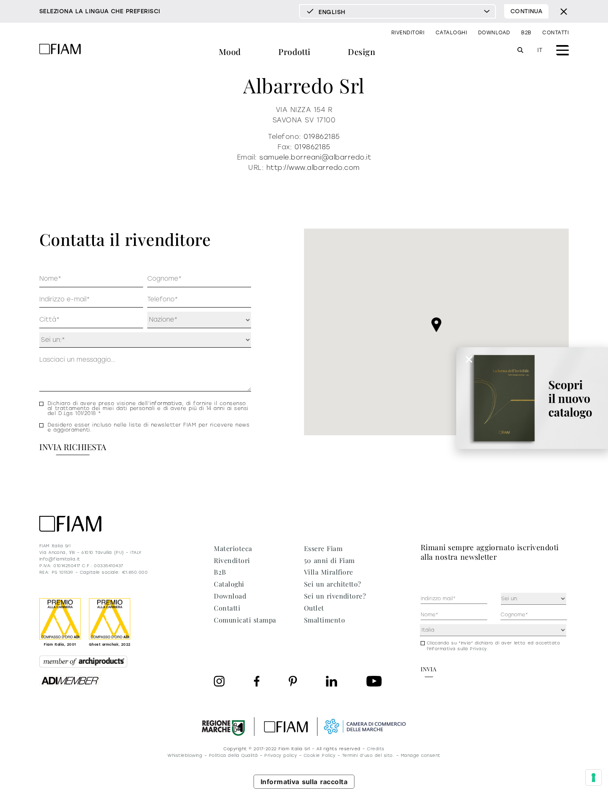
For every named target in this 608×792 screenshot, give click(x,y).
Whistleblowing (185, 755)
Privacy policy (280, 755)
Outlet (314, 608)
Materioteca (233, 548)
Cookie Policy (319, 755)
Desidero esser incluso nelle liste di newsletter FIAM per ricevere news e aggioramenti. (148, 427)
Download (494, 33)
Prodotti (294, 51)
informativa (166, 403)
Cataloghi (451, 33)
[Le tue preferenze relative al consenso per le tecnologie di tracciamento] (593, 777)
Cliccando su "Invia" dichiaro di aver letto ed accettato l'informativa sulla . (493, 645)
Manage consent (420, 755)
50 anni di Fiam (329, 560)
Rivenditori (407, 33)
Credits (375, 748)
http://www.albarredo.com (313, 168)
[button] (436, 324)
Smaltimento (324, 619)
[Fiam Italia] (60, 50)
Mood (230, 51)
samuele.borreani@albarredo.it (315, 157)
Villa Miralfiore (328, 572)
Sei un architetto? (332, 584)
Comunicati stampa (245, 619)
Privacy (478, 648)
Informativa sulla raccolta (304, 782)
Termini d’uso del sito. (368, 755)
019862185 (322, 137)
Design (361, 51)
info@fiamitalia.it (59, 559)
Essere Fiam (323, 548)
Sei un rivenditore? (335, 596)
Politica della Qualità (233, 755)
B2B (526, 33)
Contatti (555, 33)
